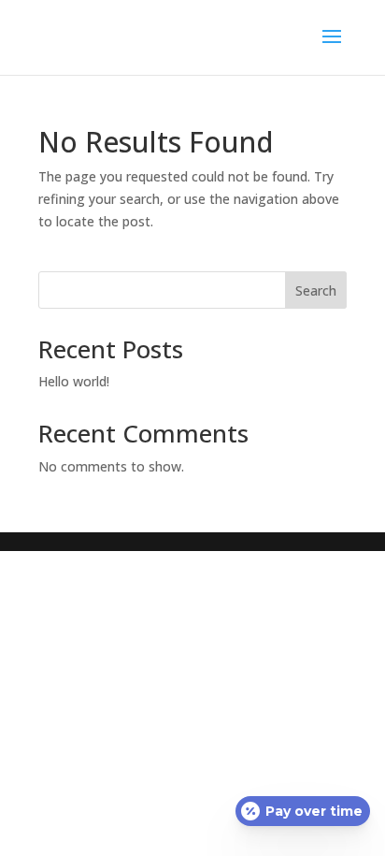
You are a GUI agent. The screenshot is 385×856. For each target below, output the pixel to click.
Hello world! (73, 381)
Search (315, 290)
